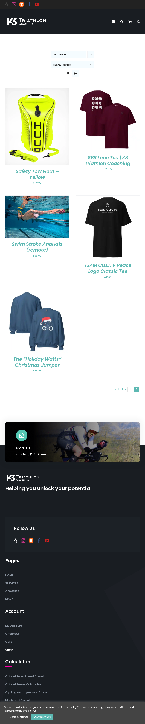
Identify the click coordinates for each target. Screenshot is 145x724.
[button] (138, 21)
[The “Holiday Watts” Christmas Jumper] (37, 292)
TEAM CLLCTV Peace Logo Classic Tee (107, 268)
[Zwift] (21, 4)
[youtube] (37, 4)
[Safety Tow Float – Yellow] (37, 90)
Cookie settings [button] (19, 716)
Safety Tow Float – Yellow (37, 174)
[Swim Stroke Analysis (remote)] (37, 198)
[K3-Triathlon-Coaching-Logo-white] (26, 17)
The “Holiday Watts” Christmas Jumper (37, 362)
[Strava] (6, 4)
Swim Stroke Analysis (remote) (37, 247)
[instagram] (14, 4)
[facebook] (29, 4)
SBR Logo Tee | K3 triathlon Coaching (107, 160)
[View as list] (75, 73)
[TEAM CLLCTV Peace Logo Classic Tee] (108, 198)
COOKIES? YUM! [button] (42, 716)
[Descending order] (90, 54)
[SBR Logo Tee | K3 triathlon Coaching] (108, 90)
